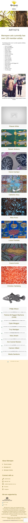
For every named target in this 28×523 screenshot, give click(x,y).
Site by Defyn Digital (21, 520)
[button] (14, 9)
